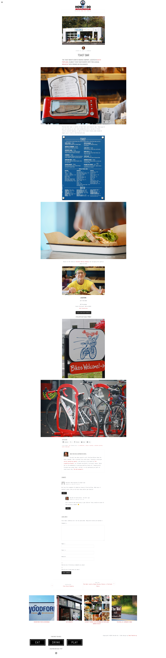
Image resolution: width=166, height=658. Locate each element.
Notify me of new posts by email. (71, 569)
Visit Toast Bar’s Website (83, 312)
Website (64, 556)
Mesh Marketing (133, 635)
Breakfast (82, 445)
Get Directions (83, 308)
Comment (64, 523)
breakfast (65, 64)
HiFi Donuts (69, 622)
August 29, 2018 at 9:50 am (73, 484)
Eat (70, 445)
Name (63, 543)
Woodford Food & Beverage (42, 622)
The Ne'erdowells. (79, 469)
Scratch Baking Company (82, 261)
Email (64, 550)
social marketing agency (70, 461)
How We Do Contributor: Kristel (78, 497)
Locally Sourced (89, 445)
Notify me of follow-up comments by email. (74, 564)
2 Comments (88, 50)
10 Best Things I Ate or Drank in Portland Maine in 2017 (97, 622)
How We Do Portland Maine (83, 5)
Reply (64, 493)
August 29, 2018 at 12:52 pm (77, 499)
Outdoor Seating (98, 445)
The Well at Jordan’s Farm (124, 622)
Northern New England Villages (74, 482)
